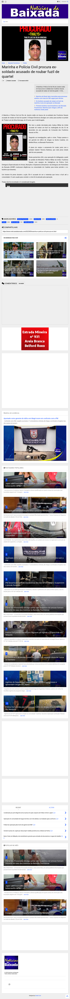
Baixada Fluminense (14, 63)
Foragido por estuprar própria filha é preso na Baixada (27, 511)
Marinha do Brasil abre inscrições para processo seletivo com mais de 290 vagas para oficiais (18, 253)
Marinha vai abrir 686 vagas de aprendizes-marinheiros (48, 272)
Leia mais (26, 492)
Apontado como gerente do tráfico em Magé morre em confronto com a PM (31, 418)
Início (3, 63)
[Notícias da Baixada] (35, 17)
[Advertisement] (17, 96)
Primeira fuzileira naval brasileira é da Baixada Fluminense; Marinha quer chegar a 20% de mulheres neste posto (50, 107)
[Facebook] (2, 1)
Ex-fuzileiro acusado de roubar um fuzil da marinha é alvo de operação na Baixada (50, 253)
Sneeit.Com (38, 995)
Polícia (25, 63)
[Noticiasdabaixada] (8, 1)
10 (7, 703)
